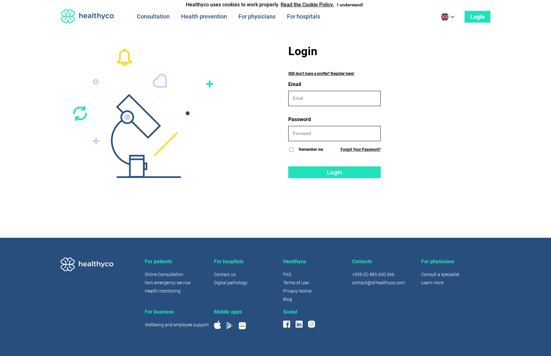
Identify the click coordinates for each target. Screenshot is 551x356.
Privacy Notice (297, 291)
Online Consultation (164, 274)
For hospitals (303, 16)
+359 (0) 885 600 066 (373, 274)
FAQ (287, 274)
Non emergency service (167, 282)
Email (294, 84)
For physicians (257, 16)
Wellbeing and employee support (177, 324)
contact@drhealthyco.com (378, 282)
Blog (287, 299)
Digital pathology (230, 282)
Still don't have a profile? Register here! (321, 73)
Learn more (432, 282)
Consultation (153, 16)
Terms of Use (296, 282)
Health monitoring (162, 291)
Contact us (225, 274)
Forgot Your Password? (361, 149)
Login (477, 16)
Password (299, 119)
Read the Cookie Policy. (307, 5)
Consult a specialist (440, 274)
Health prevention (204, 16)
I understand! (350, 5)
